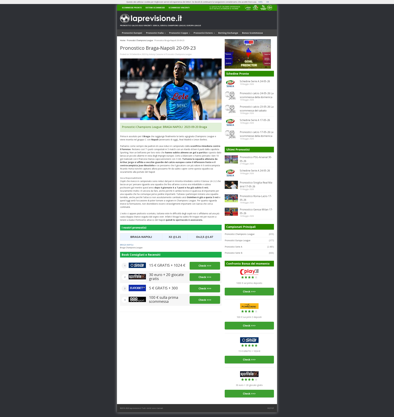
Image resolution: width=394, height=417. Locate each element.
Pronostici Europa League (237, 240)
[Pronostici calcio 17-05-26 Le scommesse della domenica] (231, 134)
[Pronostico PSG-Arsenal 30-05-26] (231, 159)
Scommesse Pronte (132, 7)
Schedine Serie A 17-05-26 (255, 120)
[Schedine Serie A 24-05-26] (231, 83)
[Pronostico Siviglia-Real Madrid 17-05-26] (231, 185)
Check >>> (205, 265)
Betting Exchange (228, 32)
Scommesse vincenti (179, 7)
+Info (260, 2)
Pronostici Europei (132, 32)
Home (122, 40)
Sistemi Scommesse (155, 7)
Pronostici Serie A (233, 246)
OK (267, 2)
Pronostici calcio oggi (131, 25)
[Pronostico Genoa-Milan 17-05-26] (231, 212)
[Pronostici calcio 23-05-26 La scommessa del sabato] (231, 109)
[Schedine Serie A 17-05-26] (231, 122)
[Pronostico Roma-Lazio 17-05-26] (231, 198)
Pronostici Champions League (140, 40)
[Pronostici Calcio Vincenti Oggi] (160, 18)
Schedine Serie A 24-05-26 (255, 81)
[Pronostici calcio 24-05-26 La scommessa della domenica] (231, 95)
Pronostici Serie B (233, 252)
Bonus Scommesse (252, 32)
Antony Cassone (156, 54)
